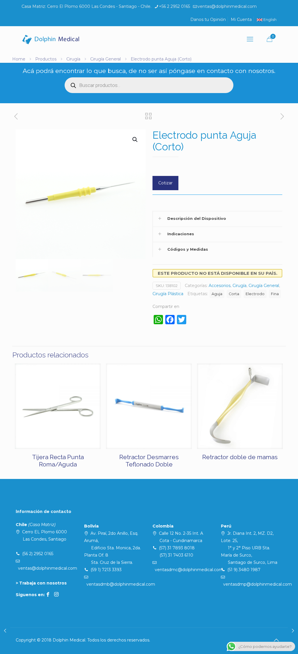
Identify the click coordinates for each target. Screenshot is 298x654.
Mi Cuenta (241, 19)
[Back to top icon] (276, 640)
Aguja (217, 294)
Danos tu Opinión (208, 19)
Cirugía (73, 59)
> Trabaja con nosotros (41, 583)
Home (18, 59)
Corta (234, 294)
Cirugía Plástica (167, 293)
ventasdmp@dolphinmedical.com (257, 584)
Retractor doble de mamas (240, 457)
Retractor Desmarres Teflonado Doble (149, 460)
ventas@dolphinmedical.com (227, 6)
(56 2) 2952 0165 (37, 553)
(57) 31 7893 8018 (177, 547)
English (269, 19)
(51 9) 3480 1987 (243, 569)
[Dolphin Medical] (51, 39)
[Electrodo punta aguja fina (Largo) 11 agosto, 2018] (5, 630)
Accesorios (219, 285)
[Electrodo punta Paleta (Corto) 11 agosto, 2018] (293, 630)
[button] (135, 139)
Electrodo (255, 294)
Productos (45, 59)
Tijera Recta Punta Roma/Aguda (58, 460)
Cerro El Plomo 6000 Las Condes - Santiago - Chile (98, 6)
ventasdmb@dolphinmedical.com (120, 584)
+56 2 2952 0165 (174, 6)
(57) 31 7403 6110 (176, 555)
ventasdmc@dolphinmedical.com (189, 569)
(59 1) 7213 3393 (106, 569)
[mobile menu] (250, 39)
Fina (275, 294)
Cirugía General (105, 59)
